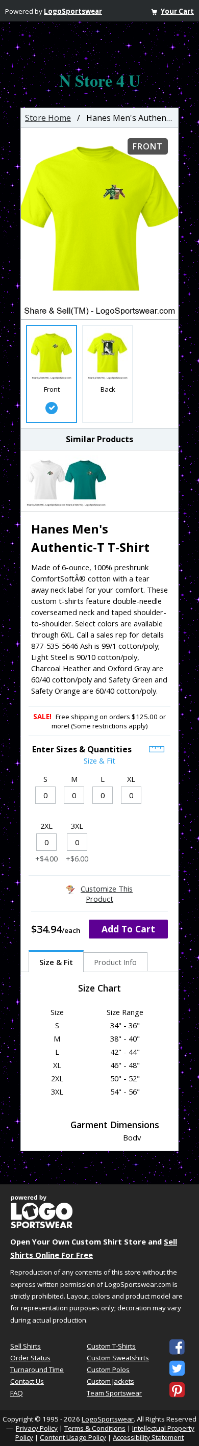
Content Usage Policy (73, 1437)
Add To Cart (128, 929)
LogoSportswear (73, 11)
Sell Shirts (25, 1346)
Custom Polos (108, 1369)
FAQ (16, 1393)
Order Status (30, 1357)
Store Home (48, 117)
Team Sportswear (114, 1393)
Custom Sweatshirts (118, 1357)
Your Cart (177, 11)
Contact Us (27, 1381)
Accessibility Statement (148, 1437)
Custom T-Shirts (111, 1346)
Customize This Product (107, 893)
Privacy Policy (37, 1428)
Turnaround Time (37, 1369)
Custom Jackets (110, 1381)
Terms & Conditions (95, 1428)
